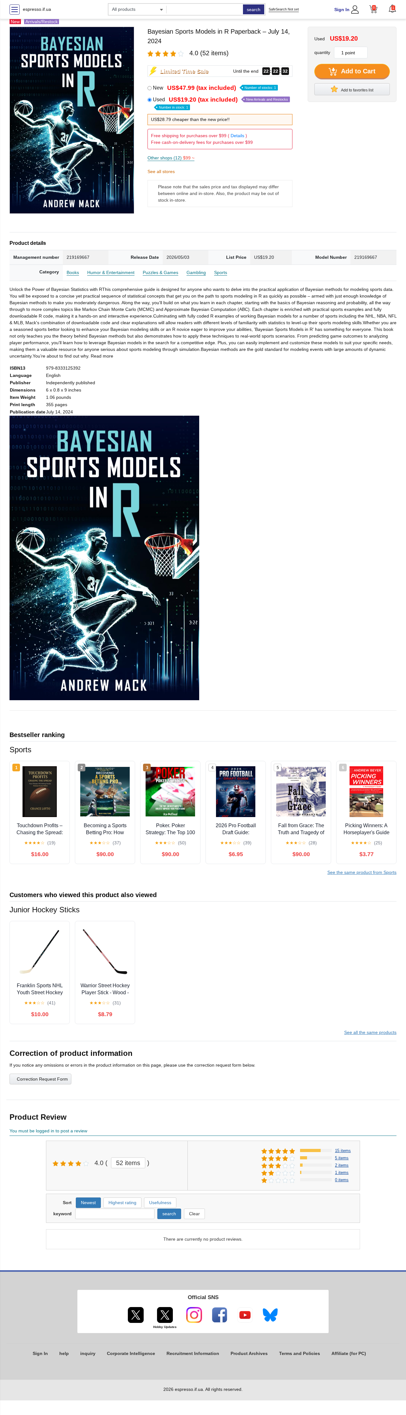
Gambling (196, 272)
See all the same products (370, 1032)
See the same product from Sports (361, 872)
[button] (392, 8)
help (64, 1353)
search (253, 9)
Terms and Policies (299, 1353)
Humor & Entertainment (110, 272)
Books (73, 272)
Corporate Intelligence (131, 1353)
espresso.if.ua (37, 9)
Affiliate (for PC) (348, 1353)
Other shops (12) (170, 157)
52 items (128, 1162)
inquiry (87, 1353)
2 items (342, 1165)
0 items (342, 1179)
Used (220, 103)
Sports (220, 272)
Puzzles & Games (160, 272)
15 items (343, 1150)
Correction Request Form (42, 1079)
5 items (342, 1158)
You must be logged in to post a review (48, 1130)
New (214, 87)
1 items (342, 1172)
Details (237, 135)
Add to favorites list (356, 90)
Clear (194, 1213)
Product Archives (249, 1353)
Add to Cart (357, 71)
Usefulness (160, 1202)
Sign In (342, 9)
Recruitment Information (193, 1353)
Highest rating (122, 1202)
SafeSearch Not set (284, 9)
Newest (88, 1202)
